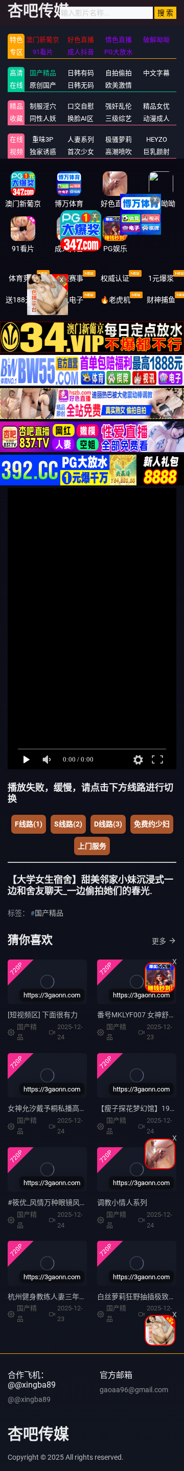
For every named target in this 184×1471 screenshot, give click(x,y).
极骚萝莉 (118, 139)
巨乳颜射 (156, 151)
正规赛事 (69, 278)
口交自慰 (80, 106)
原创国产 (43, 85)
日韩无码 (80, 85)
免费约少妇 (152, 824)
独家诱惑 (43, 151)
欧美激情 (118, 85)
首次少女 (80, 151)
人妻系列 (80, 139)
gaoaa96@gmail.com (134, 1390)
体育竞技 (23, 278)
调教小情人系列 (122, 1202)
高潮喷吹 (118, 151)
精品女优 (156, 106)
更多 (159, 941)
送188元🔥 (23, 300)
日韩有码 (80, 73)
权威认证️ (115, 278)
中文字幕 (156, 73)
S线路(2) (68, 824)
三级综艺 (118, 118)
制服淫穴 (43, 106)
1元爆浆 (161, 278)
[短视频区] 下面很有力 (43, 1015)
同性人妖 (43, 118)
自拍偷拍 (118, 73)
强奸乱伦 (118, 106)
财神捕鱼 (161, 300)
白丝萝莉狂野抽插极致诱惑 (140, 1296)
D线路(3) (108, 824)
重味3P (42, 139)
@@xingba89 (29, 1399)
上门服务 (92, 846)
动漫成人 (156, 118)
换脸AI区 (80, 118)
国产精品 (43, 73)
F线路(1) (28, 824)
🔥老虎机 (115, 300)
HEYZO (156, 139)
